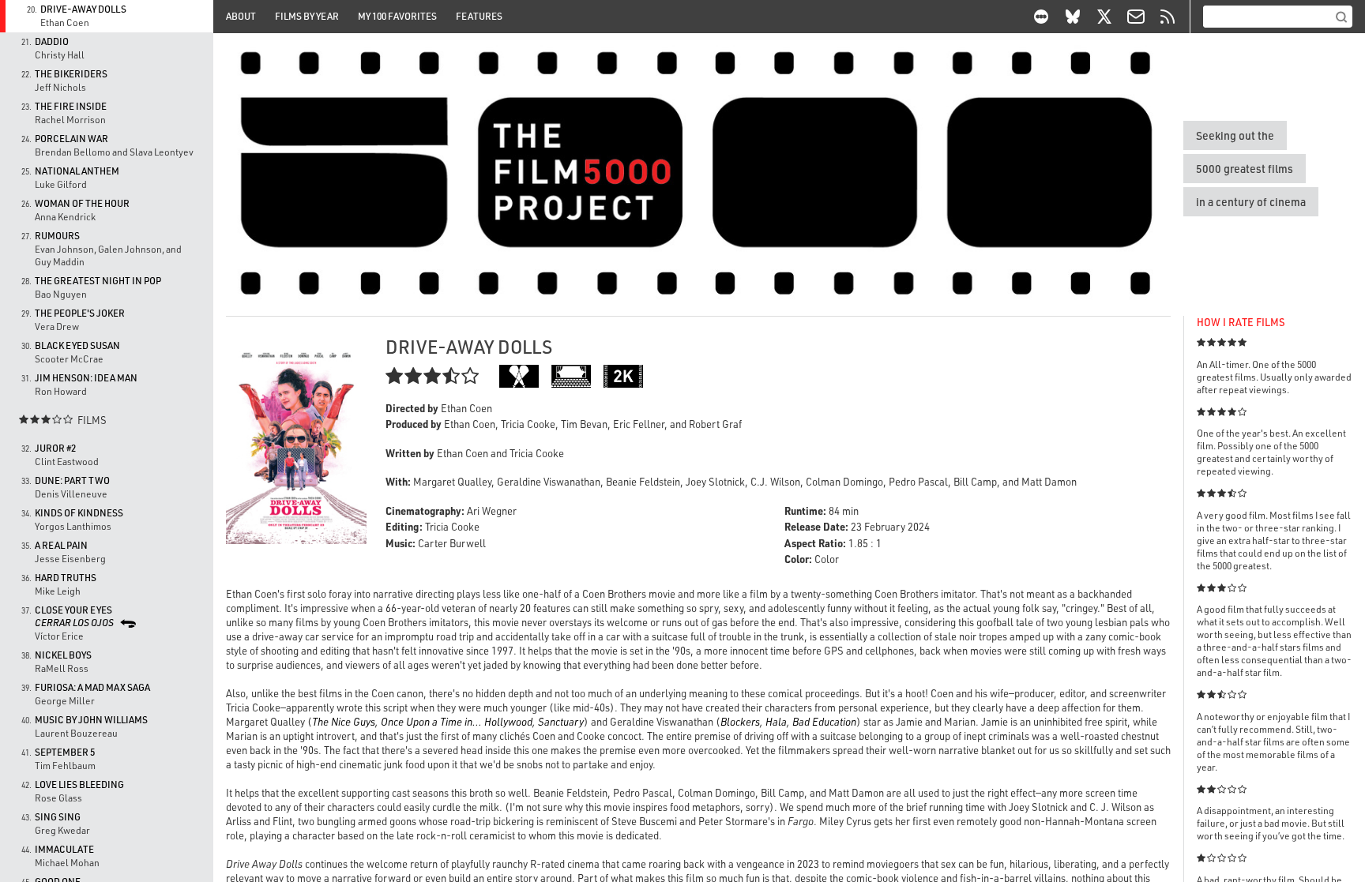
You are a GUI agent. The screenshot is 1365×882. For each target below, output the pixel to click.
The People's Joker (80, 313)
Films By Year (307, 16)
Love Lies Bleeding (79, 784)
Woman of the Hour (82, 203)
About (241, 16)
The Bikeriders (71, 74)
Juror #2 (55, 448)
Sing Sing (58, 817)
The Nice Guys (343, 721)
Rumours (57, 236)
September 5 (65, 752)
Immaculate (64, 849)
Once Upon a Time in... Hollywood (456, 721)
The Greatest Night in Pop (98, 281)
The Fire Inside (71, 106)
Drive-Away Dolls (83, 9)
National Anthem (77, 171)
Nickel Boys (63, 655)
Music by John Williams (91, 720)
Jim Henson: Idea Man (86, 378)
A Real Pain (61, 545)
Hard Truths (65, 578)
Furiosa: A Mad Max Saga (92, 687)
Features (479, 16)
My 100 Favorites (397, 16)
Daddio (52, 41)
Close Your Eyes (74, 616)
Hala (776, 721)
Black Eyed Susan (77, 345)
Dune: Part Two (72, 480)
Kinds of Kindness (79, 513)
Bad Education (824, 721)
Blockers (740, 721)
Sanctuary (561, 721)
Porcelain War (71, 138)
